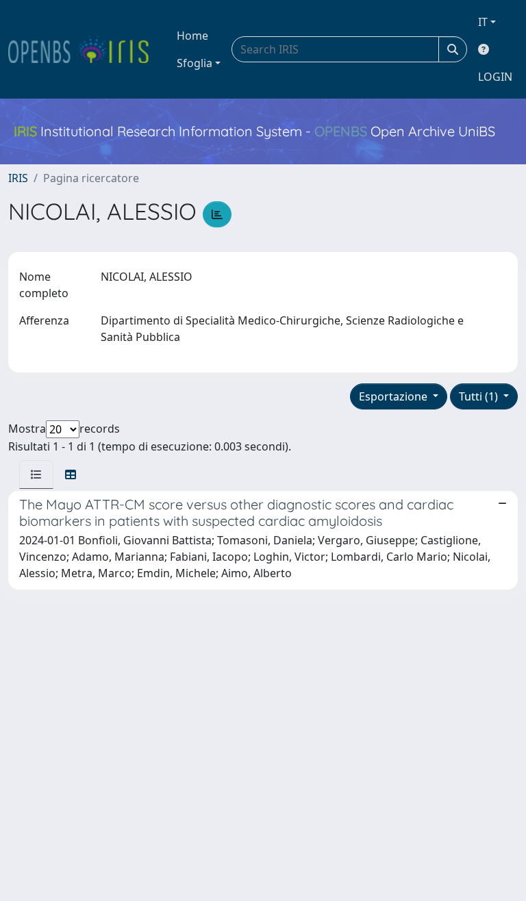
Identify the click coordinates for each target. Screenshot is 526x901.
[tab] (36, 474)
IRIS (18, 178)
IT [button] (483, 21)
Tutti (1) (480, 396)
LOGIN (495, 76)
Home (192, 35)
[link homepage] (84, 49)
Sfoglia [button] (194, 63)
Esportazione (394, 396)
